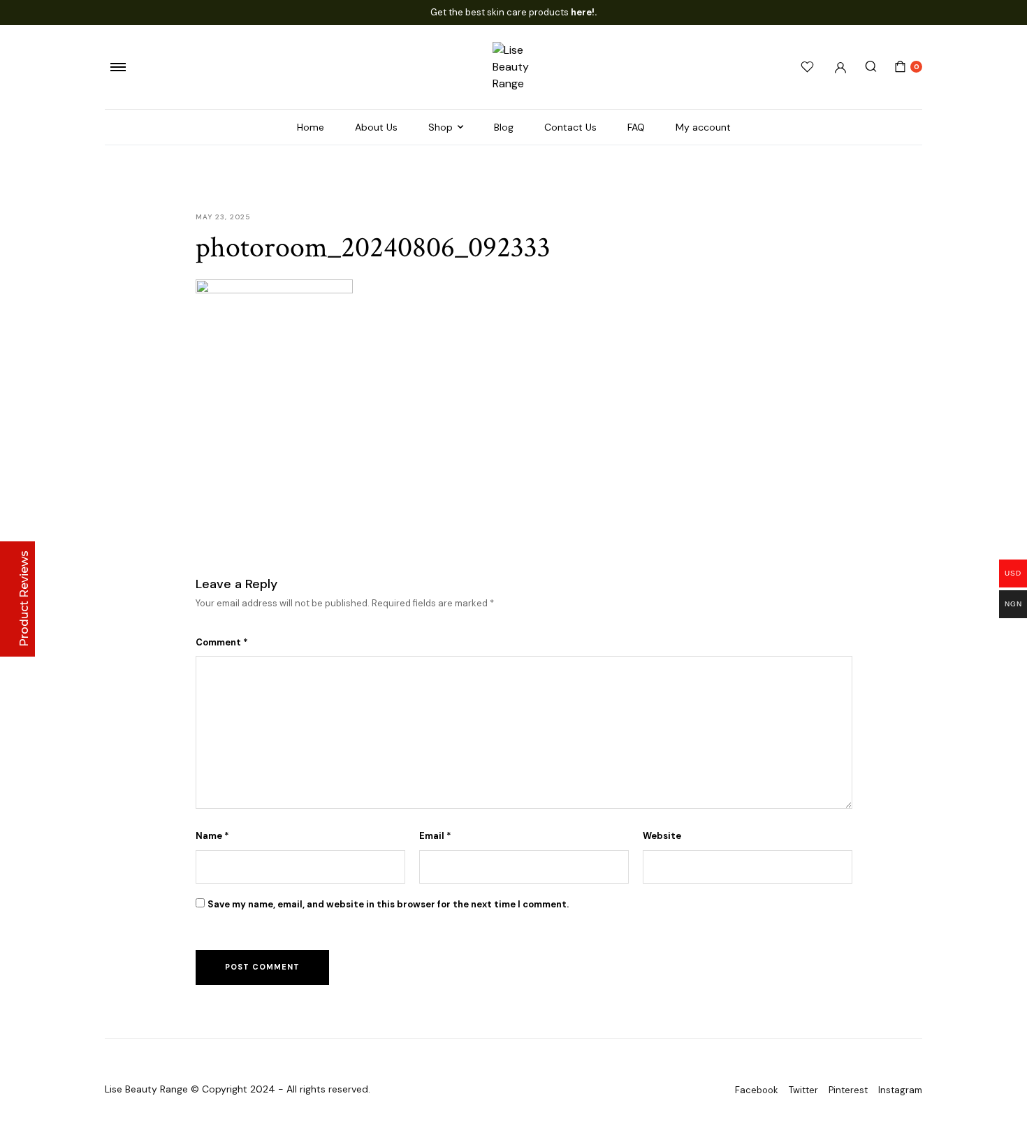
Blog (504, 127)
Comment (222, 642)
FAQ (636, 127)
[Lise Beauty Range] (513, 67)
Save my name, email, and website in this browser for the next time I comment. (388, 904)
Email (435, 836)
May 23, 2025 (223, 216)
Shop (440, 127)
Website (662, 836)
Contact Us (570, 127)
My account (703, 127)
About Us (376, 127)
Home (310, 127)
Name (212, 836)
